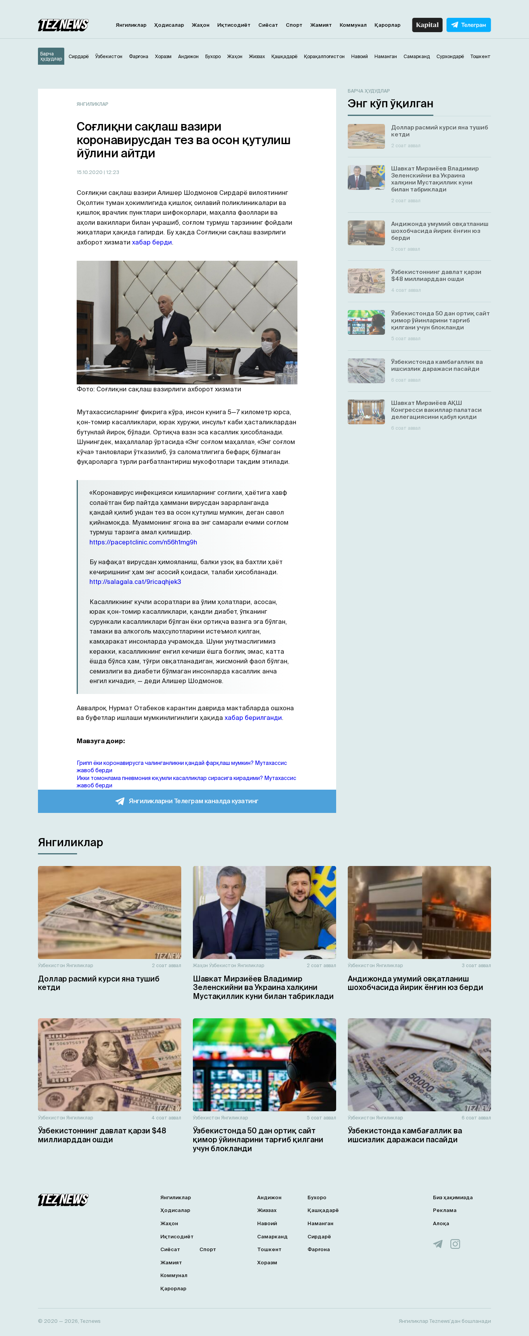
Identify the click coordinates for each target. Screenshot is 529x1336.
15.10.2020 (90, 172)
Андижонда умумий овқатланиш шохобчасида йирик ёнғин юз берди (415, 983)
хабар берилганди (253, 717)
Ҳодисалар (169, 25)
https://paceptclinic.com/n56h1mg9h (143, 542)
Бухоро (316, 1197)
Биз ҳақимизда (453, 1197)
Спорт (294, 25)
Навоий (267, 1223)
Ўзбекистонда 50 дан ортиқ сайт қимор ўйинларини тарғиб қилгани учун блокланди (258, 1139)
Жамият (321, 25)
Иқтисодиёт (234, 25)
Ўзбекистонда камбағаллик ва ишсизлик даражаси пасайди (405, 1135)
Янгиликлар (131, 25)
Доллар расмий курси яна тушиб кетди (99, 983)
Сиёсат (268, 25)
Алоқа (441, 1223)
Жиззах (267, 1210)
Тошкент (269, 1249)
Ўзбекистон (51, 965)
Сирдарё (319, 1237)
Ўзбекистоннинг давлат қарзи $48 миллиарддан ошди (102, 1135)
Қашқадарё (323, 1210)
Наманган (320, 1223)
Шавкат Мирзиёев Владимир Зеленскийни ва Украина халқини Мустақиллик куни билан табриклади (263, 987)
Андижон (269, 1197)
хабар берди (152, 242)
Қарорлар (387, 25)
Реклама (445, 1210)
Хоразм (267, 1262)
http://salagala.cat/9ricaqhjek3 (135, 581)
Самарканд (272, 1237)
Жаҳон (201, 25)
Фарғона (318, 1249)
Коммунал (353, 25)
